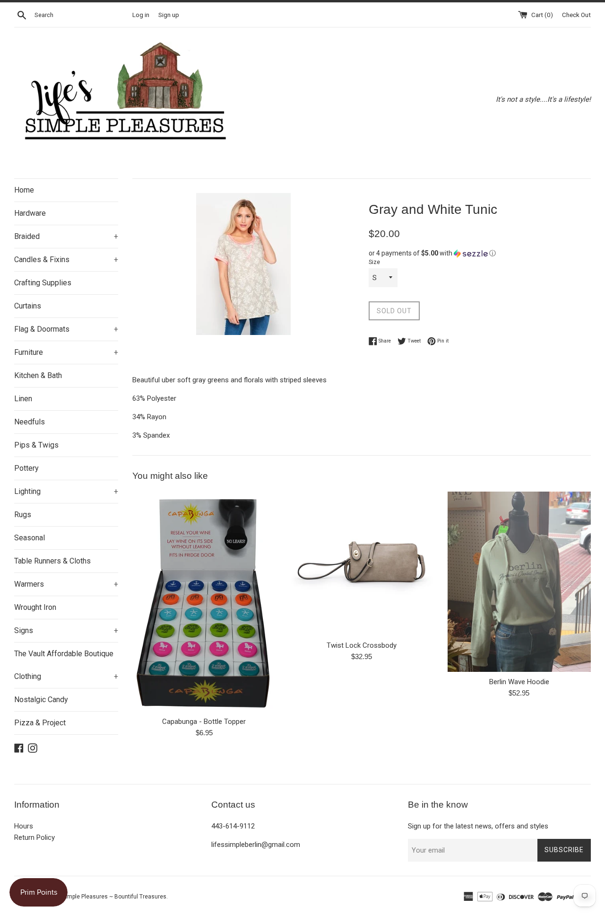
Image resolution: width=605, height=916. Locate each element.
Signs (66, 630)
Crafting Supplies (42, 282)
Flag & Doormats (66, 329)
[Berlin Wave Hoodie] (519, 582)
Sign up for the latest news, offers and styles (478, 826)
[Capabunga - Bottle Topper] (204, 601)
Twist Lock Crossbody (362, 645)
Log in (140, 14)
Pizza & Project (40, 722)
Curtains (27, 305)
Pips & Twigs (36, 444)
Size (374, 262)
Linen (23, 398)
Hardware (30, 213)
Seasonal (29, 537)
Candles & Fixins (66, 259)
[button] (480, 253)
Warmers (66, 584)
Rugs (22, 514)
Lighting (66, 491)
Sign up (168, 14)
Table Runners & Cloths (52, 560)
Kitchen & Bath (38, 375)
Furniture (66, 352)
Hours (23, 826)
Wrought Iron (35, 607)
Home (24, 189)
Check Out (576, 14)
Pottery (26, 468)
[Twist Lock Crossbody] (361, 563)
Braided (66, 236)
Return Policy (34, 837)
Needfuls (29, 421)
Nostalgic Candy (41, 699)
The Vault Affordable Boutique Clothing (66, 665)
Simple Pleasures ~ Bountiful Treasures (114, 896)
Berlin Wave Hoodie (519, 682)
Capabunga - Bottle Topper (204, 721)
